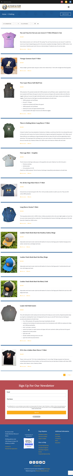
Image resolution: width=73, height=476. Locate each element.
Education (57, 442)
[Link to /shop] (70, 2)
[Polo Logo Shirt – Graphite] (9, 160)
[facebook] (30, 462)
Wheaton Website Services (42, 470)
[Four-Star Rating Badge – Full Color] (29, 438)
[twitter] (34, 462)
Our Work (57, 436)
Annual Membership (43, 445)
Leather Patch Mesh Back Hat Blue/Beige (34, 257)
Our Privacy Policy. (38, 408)
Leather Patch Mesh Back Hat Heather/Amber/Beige (37, 233)
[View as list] (37, 23)
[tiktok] (40, 462)
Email (8, 392)
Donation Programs (43, 447)
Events (40, 451)
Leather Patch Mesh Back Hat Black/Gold (34, 281)
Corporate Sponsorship (44, 454)
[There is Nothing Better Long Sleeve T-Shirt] (9, 130)
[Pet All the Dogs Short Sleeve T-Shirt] (9, 190)
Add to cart (23, 246)
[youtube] (43, 462)
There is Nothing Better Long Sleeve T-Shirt (35, 123)
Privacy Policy (37, 465)
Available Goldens (42, 434)
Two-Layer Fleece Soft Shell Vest (31, 83)
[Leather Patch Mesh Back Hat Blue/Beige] (9, 264)
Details (30, 49)
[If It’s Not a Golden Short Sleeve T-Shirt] (9, 357)
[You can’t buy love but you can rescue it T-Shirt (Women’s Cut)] (9, 40)
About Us (57, 434)
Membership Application (11, 448)
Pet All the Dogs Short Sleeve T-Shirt (32, 183)
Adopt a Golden (42, 438)
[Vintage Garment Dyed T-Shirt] (9, 66)
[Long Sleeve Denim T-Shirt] (9, 214)
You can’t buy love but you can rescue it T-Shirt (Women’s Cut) (41, 33)
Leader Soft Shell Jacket (28, 306)
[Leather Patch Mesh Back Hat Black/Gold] (9, 289)
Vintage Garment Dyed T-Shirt (30, 58)
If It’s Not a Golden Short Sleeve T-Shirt (33, 350)
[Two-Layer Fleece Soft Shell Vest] (9, 90)
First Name (10, 399)
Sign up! (36, 412)
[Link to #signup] (66, 2)
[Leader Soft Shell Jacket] (9, 313)
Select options (23, 49)
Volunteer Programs (43, 449)
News (56, 440)
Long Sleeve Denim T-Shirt (29, 207)
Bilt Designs (47, 468)
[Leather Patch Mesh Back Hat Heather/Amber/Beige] (9, 240)
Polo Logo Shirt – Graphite (29, 153)
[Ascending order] (18, 23)
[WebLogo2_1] (11, 5)
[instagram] (37, 462)
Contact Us (8, 446)
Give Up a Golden (42, 436)
